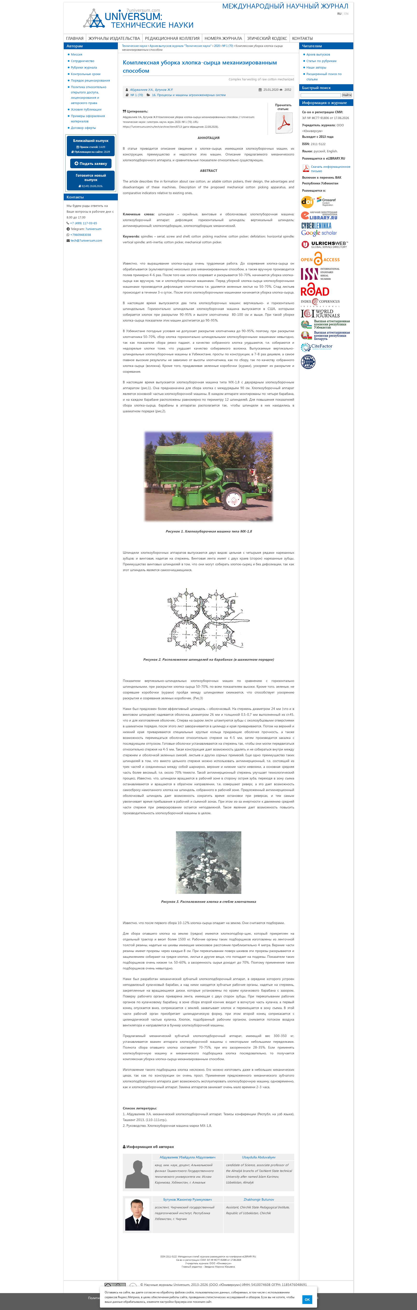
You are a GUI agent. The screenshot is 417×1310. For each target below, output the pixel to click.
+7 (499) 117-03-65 (83, 223)
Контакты (302, 38)
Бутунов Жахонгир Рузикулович (187, 1199)
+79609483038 (80, 234)
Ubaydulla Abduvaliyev (259, 1157)
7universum (86, 229)
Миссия (76, 54)
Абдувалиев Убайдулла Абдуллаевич (187, 1157)
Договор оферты (83, 128)
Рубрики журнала (84, 67)
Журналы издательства (114, 38)
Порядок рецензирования (90, 80)
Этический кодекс (267, 38)
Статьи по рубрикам (321, 61)
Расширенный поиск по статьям (324, 76)
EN (346, 13)
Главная (74, 38)
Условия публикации (86, 109)
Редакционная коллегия (172, 38)
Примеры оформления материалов (88, 118)
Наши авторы (316, 67)
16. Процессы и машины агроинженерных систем (189, 95)
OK (307, 1300)
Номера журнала (223, 38)
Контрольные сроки (86, 74)
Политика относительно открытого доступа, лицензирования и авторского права (88, 95)
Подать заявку (93, 163)
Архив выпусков (318, 54)
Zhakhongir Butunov (259, 1199)
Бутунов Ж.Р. (164, 89)
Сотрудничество (82, 61)
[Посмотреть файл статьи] (284, 123)
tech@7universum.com (86, 240)
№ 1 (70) (137, 95)
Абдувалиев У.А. (141, 89)
